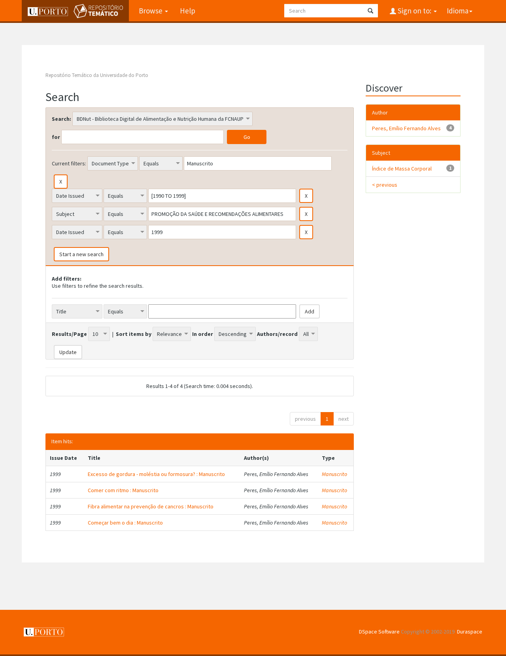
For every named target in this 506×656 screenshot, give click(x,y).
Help (187, 10)
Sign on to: (414, 10)
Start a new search (81, 254)
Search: (61, 118)
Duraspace (469, 631)
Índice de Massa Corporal (402, 168)
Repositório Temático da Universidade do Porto (96, 75)
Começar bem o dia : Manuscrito (125, 522)
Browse (151, 10)
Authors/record (277, 333)
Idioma (457, 10)
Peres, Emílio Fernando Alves (406, 128)
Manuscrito (334, 474)
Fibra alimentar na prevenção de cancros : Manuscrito (150, 506)
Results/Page (69, 333)
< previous (384, 184)
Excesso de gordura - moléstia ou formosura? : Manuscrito (156, 474)
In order (202, 333)
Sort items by (133, 333)
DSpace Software (379, 631)
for (56, 137)
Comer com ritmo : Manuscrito (123, 490)
